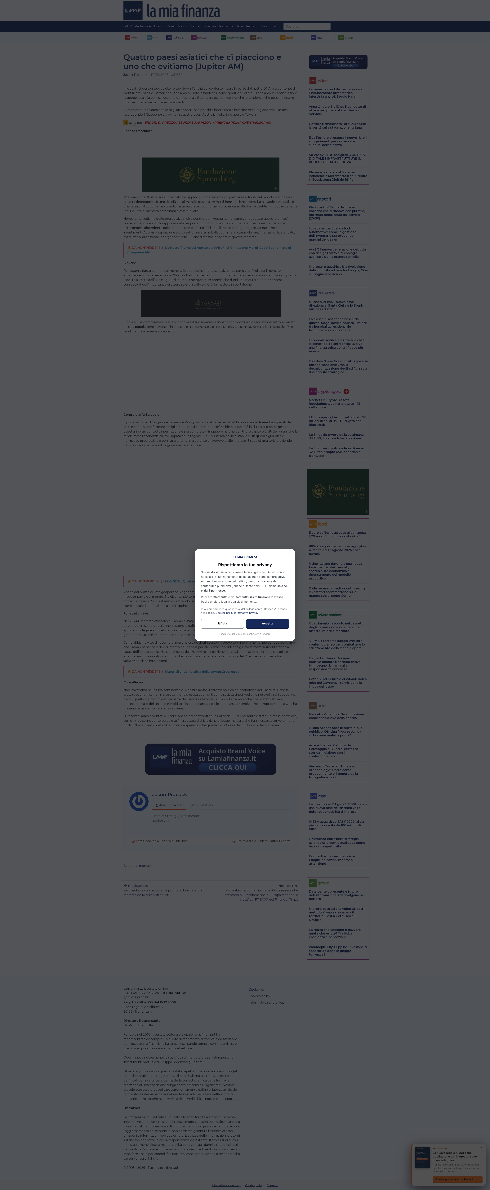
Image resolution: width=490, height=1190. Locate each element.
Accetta (267, 623)
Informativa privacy (246, 612)
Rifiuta (222, 623)
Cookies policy (225, 612)
